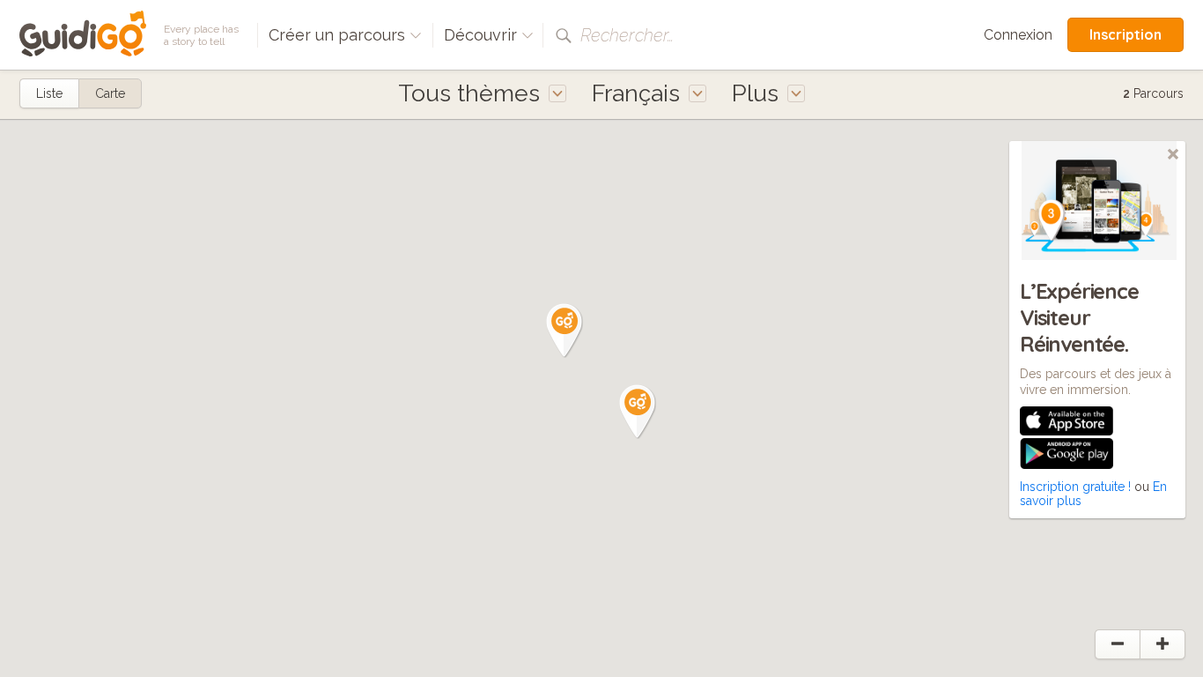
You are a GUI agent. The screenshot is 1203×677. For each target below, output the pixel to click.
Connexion (1018, 34)
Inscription (1125, 34)
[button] (637, 411)
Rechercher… (627, 35)
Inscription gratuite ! (1075, 487)
